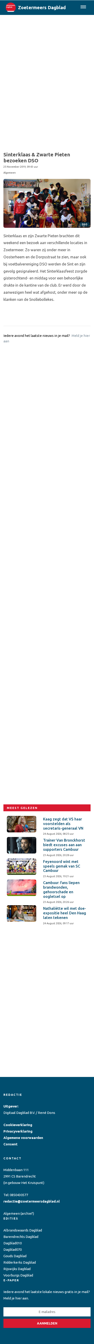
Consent (10, 1144)
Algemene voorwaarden (23, 1138)
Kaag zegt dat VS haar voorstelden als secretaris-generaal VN (63, 823)
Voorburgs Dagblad (18, 1275)
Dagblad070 (12, 1249)
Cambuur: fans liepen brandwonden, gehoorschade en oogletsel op (61, 889)
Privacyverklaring (17, 1131)
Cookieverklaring (17, 1125)
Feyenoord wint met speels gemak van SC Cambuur (61, 866)
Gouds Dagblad (14, 1256)
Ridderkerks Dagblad (19, 1262)
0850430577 (19, 1195)
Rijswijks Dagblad (17, 1269)
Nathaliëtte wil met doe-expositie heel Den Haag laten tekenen (64, 913)
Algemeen (11, 1213)
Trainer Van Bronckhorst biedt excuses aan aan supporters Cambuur (64, 844)
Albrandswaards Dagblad (22, 1230)
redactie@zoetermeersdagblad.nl (31, 1201)
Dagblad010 (12, 1243)
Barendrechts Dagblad (20, 1237)
